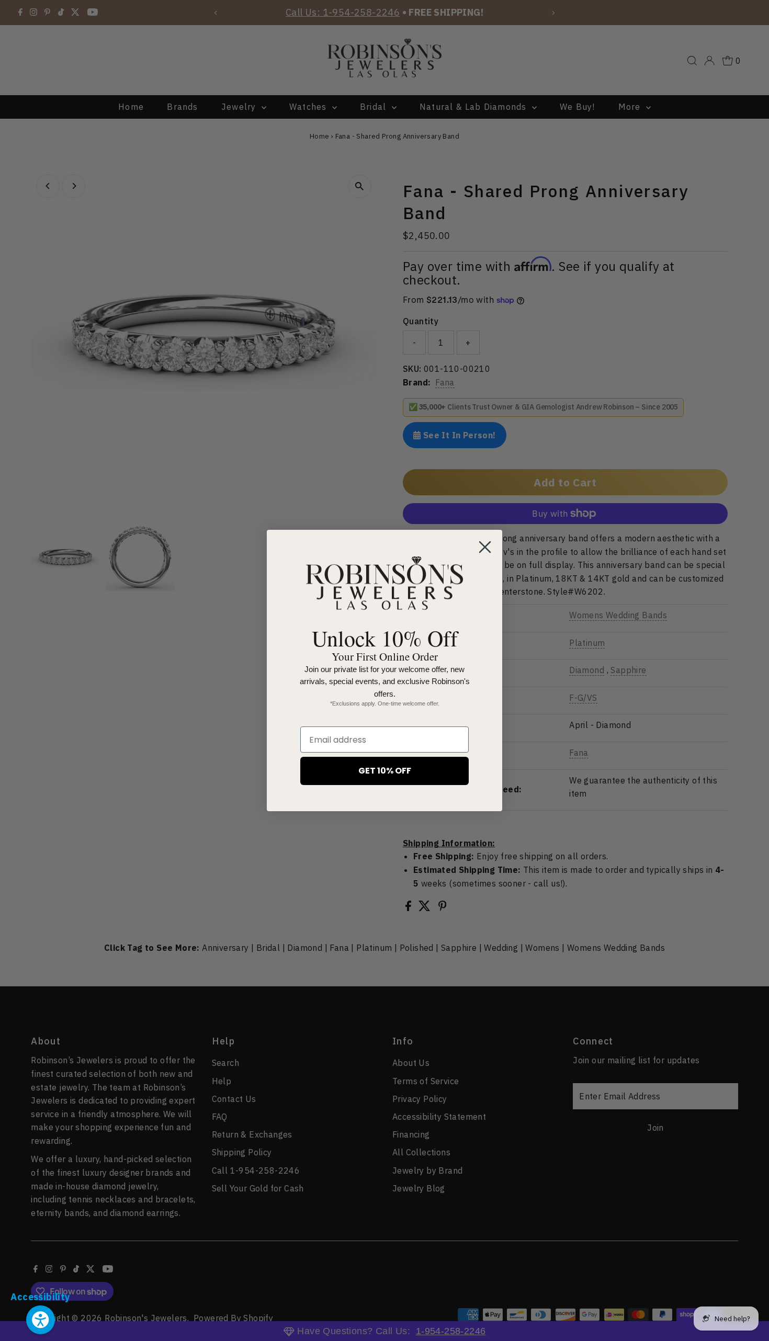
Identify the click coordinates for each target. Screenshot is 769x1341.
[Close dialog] (485, 547)
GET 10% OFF (384, 771)
